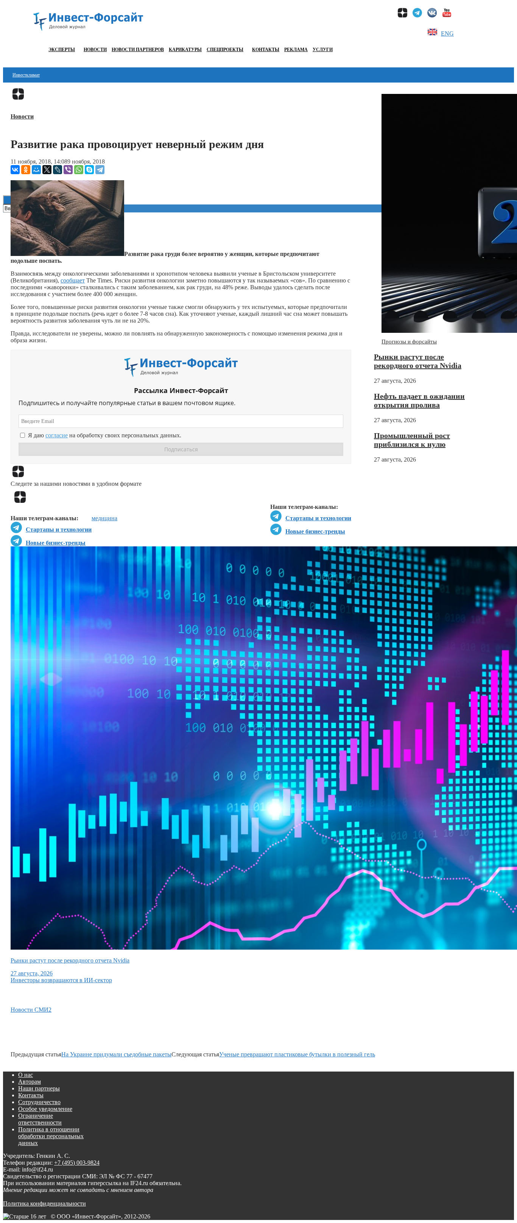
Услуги (323, 49)
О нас (25, 1075)
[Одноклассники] (25, 169)
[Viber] (68, 169)
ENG (447, 33)
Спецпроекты (225, 49)
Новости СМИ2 (31, 1009)
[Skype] (89, 169)
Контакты (265, 49)
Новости (95, 49)
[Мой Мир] (36, 169)
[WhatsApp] (78, 169)
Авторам (29, 1081)
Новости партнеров (138, 49)
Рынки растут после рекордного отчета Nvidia (417, 361)
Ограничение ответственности (40, 1119)
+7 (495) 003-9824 (77, 1162)
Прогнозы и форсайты (409, 342)
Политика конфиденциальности (44, 1203)
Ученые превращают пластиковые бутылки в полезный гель (297, 1054)
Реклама (296, 49)
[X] (46, 169)
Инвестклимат (26, 75)
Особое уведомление (45, 1109)
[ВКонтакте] (15, 169)
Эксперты (61, 49)
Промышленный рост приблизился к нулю (412, 439)
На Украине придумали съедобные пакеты (116, 1054)
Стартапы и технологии (318, 518)
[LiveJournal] (57, 169)
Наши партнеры (39, 1088)
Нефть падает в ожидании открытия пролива (419, 400)
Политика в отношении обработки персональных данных (51, 1136)
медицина (104, 518)
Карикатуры (185, 49)
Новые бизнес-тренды (315, 531)
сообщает (73, 280)
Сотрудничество (39, 1102)
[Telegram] (99, 169)
